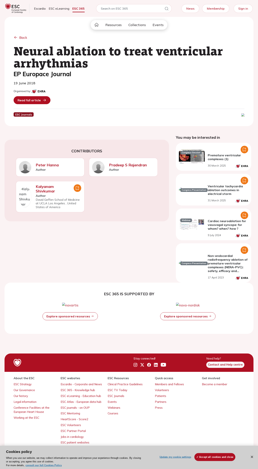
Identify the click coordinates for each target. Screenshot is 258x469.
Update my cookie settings (175, 457)
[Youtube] (163, 365)
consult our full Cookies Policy (43, 465)
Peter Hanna (47, 165)
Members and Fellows (169, 384)
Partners (160, 402)
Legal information (25, 402)
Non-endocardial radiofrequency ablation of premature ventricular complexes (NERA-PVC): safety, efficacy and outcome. (227, 265)
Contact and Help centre (225, 364)
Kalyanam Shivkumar (45, 188)
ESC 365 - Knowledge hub (78, 390)
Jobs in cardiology (72, 437)
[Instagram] (135, 365)
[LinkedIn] (156, 365)
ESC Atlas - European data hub (81, 402)
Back (23, 37)
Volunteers (162, 390)
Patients (160, 396)
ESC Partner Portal (73, 431)
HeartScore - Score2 (74, 419)
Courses (113, 413)
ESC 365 (78, 8)
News (190, 8)
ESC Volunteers (71, 425)
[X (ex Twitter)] (142, 365)
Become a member (214, 384)
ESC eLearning (59, 8)
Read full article (29, 100)
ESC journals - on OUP (75, 407)
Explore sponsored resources (68, 316)
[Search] (166, 9)
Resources (113, 25)
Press (159, 407)
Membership (216, 8)
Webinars (114, 407)
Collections (137, 25)
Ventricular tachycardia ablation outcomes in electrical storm (225, 190)
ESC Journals (116, 396)
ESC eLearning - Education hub (81, 396)
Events (158, 25)
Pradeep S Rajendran (128, 165)
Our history (21, 396)
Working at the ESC (26, 417)
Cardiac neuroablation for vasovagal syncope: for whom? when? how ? (227, 224)
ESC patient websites (75, 442)
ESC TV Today (117, 390)
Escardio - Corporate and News (81, 384)
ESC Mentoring (70, 413)
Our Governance (24, 390)
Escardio (40, 8)
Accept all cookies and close (216, 457)
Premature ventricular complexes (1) (224, 157)
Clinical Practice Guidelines (125, 384)
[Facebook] (149, 365)
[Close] (252, 457)
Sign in (243, 8)
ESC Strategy (23, 384)
